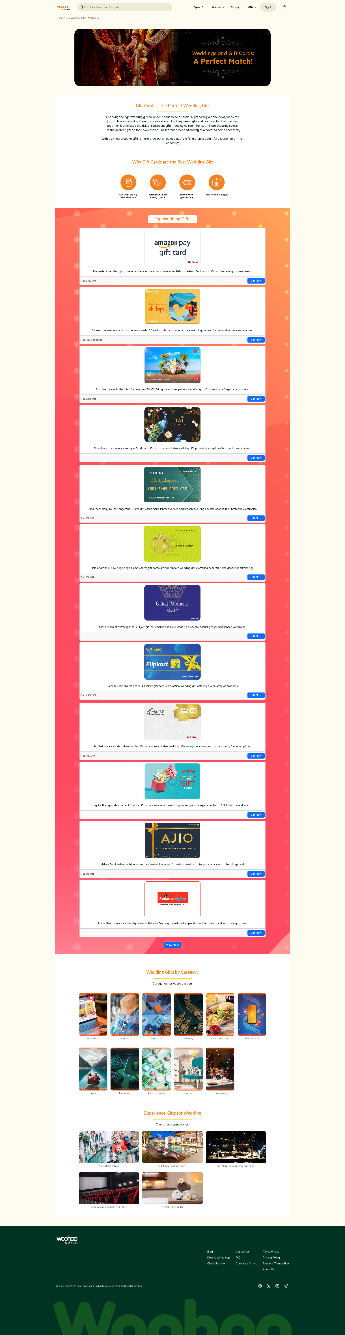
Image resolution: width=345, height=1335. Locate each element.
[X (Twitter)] (268, 1286)
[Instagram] (277, 1286)
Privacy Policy (271, 1257)
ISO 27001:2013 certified (129, 1286)
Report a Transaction (276, 1263)
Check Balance (216, 1263)
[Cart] (284, 7)
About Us (268, 1269)
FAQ (238, 1257)
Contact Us (243, 1251)
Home (60, 18)
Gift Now (256, 280)
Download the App (218, 1257)
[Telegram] (286, 1286)
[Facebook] (260, 1286)
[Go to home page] (63, 7)
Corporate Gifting (246, 1263)
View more (172, 944)
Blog (210, 1251)
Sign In (268, 7)
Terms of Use (271, 1251)
